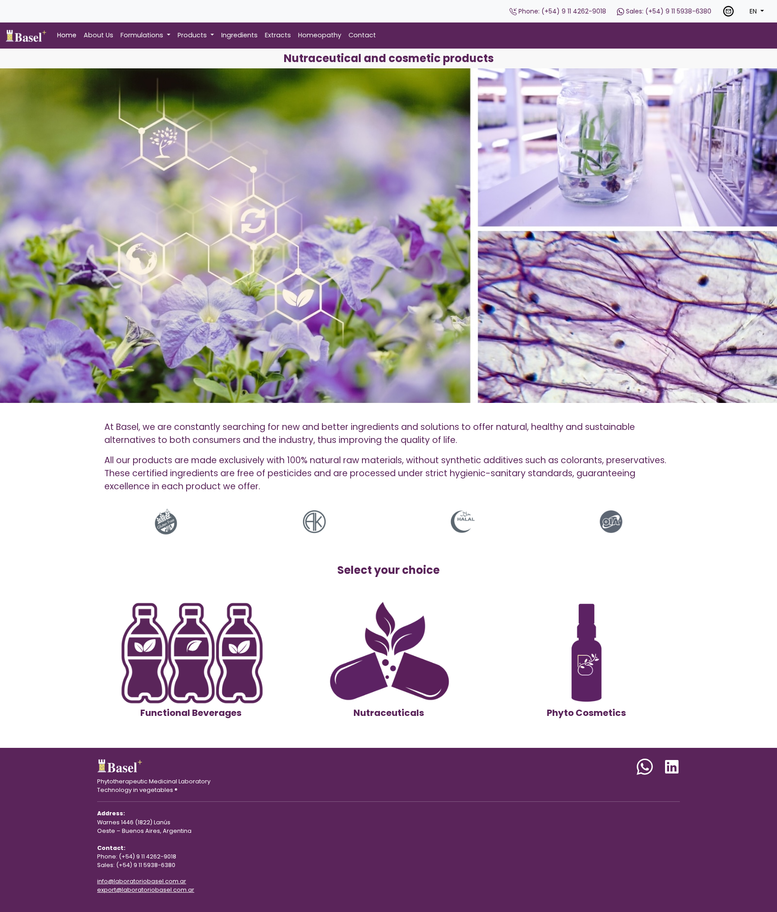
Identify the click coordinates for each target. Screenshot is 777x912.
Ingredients (239, 35)
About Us (98, 35)
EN (754, 11)
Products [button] (193, 35)
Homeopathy (319, 35)
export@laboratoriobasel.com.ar (145, 890)
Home (66, 35)
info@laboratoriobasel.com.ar (141, 881)
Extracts (278, 35)
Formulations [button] (143, 35)
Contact (362, 35)
